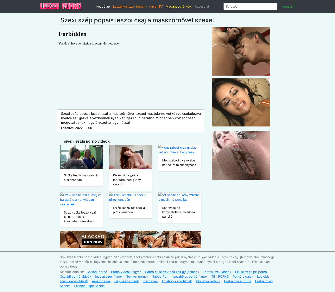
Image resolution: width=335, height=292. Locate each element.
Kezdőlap (103, 6)
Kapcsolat (202, 6)
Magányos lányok (179, 6)
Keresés (287, 6)
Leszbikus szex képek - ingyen (136, 6)
